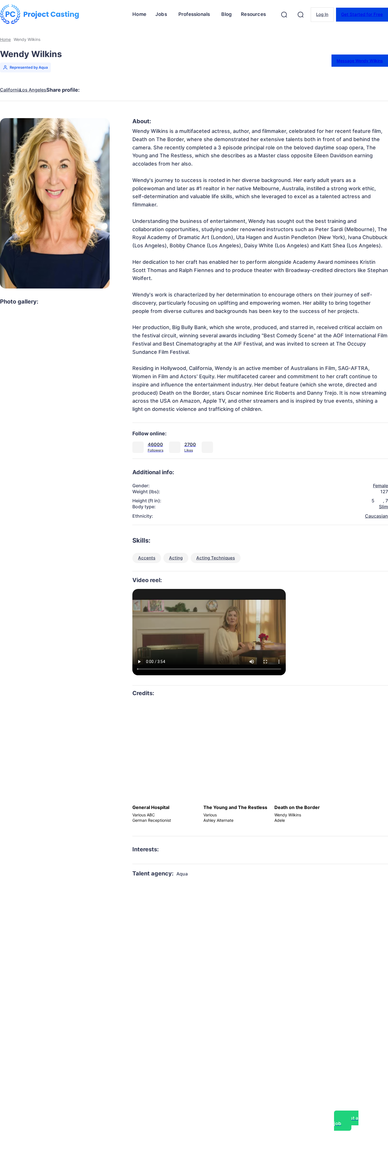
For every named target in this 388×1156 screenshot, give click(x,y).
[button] (284, 14)
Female (380, 485)
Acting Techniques (215, 558)
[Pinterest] (133, 90)
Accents (146, 558)
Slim (383, 506)
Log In (322, 14)
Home (5, 39)
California (10, 90)
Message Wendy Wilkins (360, 60)
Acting (176, 558)
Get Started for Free (362, 14)
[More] (195, 90)
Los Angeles (33, 90)
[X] (112, 90)
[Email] (174, 90)
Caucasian (376, 516)
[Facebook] (92, 90)
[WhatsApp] (153, 90)
